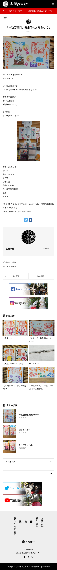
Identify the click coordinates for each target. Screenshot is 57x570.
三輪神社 (14, 262)
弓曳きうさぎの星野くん (15, 525)
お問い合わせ (42, 521)
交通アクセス (36, 521)
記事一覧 (46, 248)
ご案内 (5, 18)
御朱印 (13, 267)
